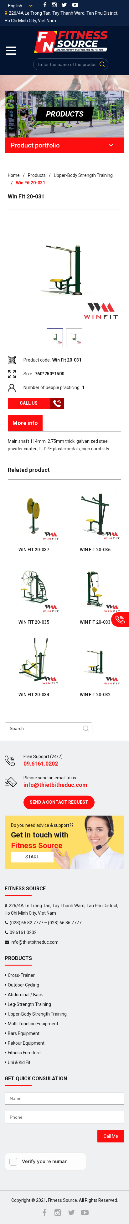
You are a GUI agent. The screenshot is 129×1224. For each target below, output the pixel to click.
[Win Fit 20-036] (95, 515)
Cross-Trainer (21, 975)
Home (14, 175)
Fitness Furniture (24, 1052)
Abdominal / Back (25, 994)
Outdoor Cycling (23, 984)
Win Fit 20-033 (95, 622)
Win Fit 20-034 (33, 694)
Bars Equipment (23, 1033)
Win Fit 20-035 (33, 622)
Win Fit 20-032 (95, 694)
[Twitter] (64, 5)
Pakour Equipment (26, 1043)
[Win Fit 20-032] (95, 660)
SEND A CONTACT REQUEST (59, 802)
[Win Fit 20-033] (95, 587)
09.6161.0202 (40, 763)
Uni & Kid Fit (19, 1062)
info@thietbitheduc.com (55, 785)
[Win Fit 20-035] (34, 587)
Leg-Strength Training (29, 1004)
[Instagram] (54, 5)
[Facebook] (44, 5)
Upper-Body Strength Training (84, 175)
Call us (29, 403)
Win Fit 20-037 (33, 549)
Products (37, 175)
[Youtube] (75, 5)
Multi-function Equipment (33, 1023)
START (32, 856)
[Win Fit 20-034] (34, 660)
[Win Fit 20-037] (34, 515)
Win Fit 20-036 (95, 549)
